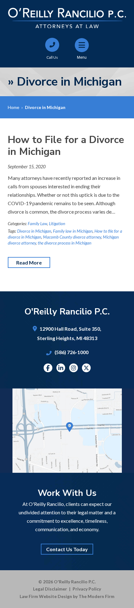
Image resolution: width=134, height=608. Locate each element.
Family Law (37, 223)
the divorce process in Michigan (64, 242)
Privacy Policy (87, 588)
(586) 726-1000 (72, 352)
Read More (29, 262)
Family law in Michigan (73, 231)
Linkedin (60, 368)
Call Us (52, 57)
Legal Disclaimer (50, 588)
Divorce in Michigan (34, 231)
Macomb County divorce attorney (72, 237)
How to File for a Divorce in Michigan (66, 145)
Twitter (86, 368)
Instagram (73, 368)
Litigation (57, 223)
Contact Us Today (67, 549)
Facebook (48, 368)
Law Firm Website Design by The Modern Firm (67, 596)
